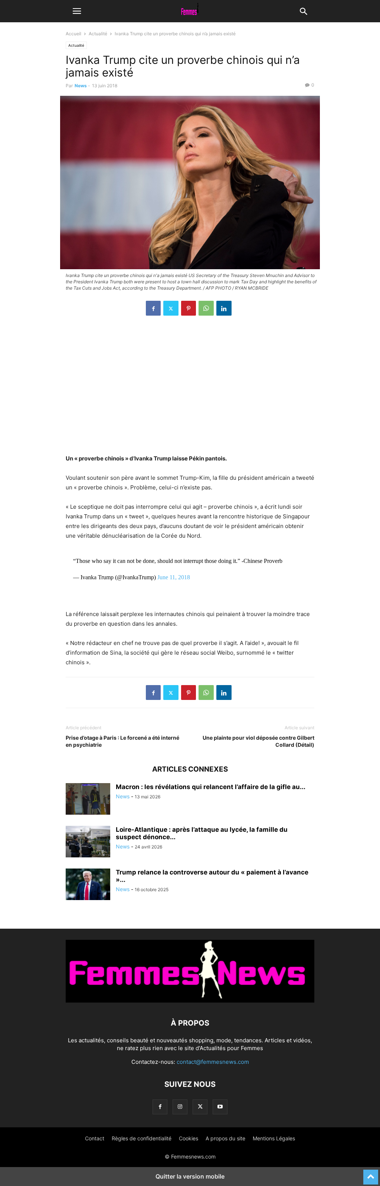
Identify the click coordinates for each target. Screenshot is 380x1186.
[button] (77, 11)
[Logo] (190, 1000)
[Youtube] (220, 1106)
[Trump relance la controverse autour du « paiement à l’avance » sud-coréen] (88, 885)
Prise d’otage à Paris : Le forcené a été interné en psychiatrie (122, 741)
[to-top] (370, 1174)
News (81, 85)
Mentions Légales (274, 1138)
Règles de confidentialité (141, 1138)
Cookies (188, 1138)
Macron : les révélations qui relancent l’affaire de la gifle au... (210, 787)
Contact (94, 1138)
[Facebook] (153, 308)
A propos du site (225, 1138)
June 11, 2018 (173, 577)
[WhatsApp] (206, 308)
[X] (170, 308)
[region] (190, 388)
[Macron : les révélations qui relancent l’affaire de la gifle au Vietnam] (88, 800)
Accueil (73, 33)
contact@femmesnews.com (213, 1061)
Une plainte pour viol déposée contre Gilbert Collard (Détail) (258, 741)
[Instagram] (180, 1106)
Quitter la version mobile (190, 1176)
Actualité (98, 33)
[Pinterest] (188, 308)
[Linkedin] (224, 308)
